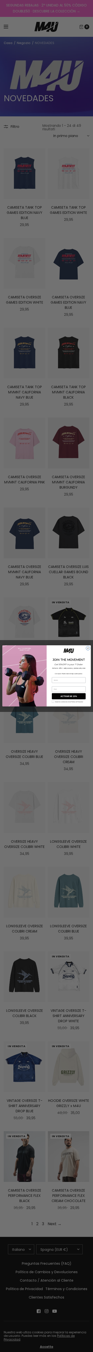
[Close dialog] (88, 648)
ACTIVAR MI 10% (69, 696)
